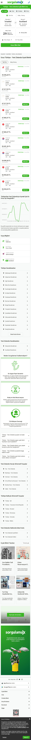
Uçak (5, 11)
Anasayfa (3, 53)
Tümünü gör (26, 543)
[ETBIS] (16, 713)
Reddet (5, 737)
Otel (13, 11)
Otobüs (20, 11)
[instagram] (22, 679)
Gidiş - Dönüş (21, 15)
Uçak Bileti (8, 53)
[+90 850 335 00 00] (29, 2)
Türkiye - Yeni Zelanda (17, 53)
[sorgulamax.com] (15, 2)
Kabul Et (26, 737)
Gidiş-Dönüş (13, 62)
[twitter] (19, 679)
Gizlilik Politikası (21, 727)
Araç (27, 11)
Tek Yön (11, 15)
